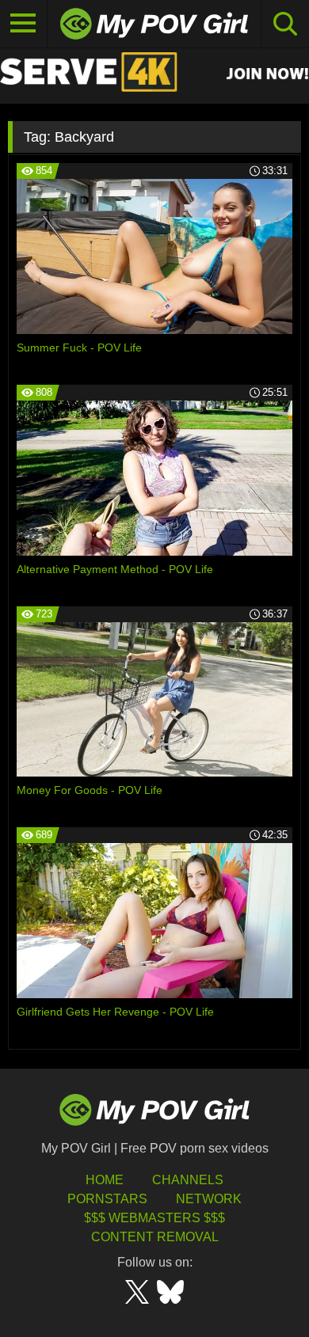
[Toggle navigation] (24, 23)
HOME (105, 1180)
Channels (187, 1180)
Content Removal (155, 1237)
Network (209, 1199)
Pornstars (107, 1199)
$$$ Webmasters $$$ (154, 1218)
